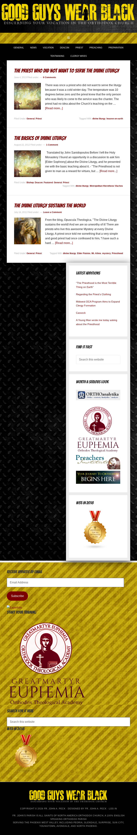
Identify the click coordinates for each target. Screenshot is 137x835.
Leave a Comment (52, 212)
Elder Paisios (83, 253)
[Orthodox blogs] (95, 548)
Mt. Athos (96, 253)
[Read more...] (54, 108)
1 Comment (52, 145)
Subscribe (17, 595)
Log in (113, 808)
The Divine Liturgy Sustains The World (49, 205)
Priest (39, 118)
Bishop (30, 182)
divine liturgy (98, 118)
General (31, 118)
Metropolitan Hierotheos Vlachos (106, 186)
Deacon (39, 182)
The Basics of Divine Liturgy (40, 138)
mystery (106, 253)
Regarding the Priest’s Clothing (93, 294)
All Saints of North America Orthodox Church (71, 815)
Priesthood (117, 253)
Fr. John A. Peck (95, 808)
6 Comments (49, 77)
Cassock (81, 312)
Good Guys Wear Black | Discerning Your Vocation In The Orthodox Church (68, 16)
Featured (48, 182)
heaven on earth (114, 118)
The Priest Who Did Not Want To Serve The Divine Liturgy (66, 70)
